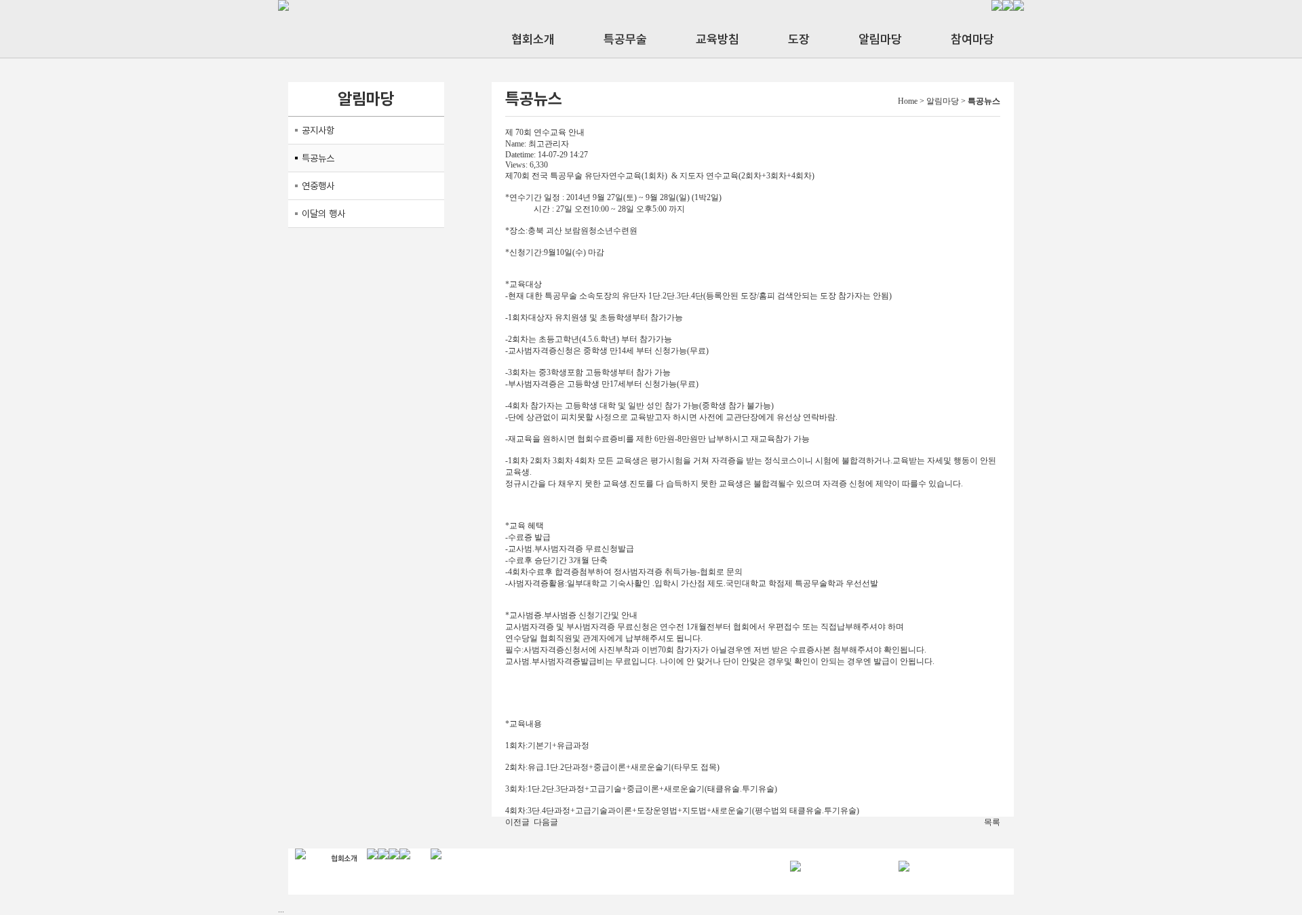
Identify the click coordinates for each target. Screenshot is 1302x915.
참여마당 (972, 39)
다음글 (546, 822)
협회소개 (533, 39)
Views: (516, 165)
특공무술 (625, 39)
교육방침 (717, 39)
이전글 (517, 822)
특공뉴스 (318, 158)
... (281, 909)
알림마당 (880, 39)
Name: (515, 144)
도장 (799, 39)
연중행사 (318, 185)
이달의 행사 (323, 213)
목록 (992, 822)
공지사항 (318, 130)
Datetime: (520, 154)
